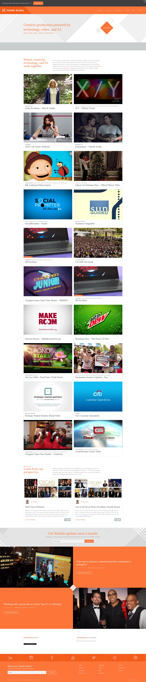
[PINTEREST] (135, 658)
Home (80, 665)
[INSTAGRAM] (31, 658)
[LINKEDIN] (10, 658)
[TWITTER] (93, 658)
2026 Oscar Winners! (35, 507)
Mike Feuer (35, 501)
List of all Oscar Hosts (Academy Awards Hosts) (97, 507)
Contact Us (121, 670)
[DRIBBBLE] (114, 658)
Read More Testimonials (84, 572)
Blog (100, 670)
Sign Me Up (89, 541)
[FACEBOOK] (52, 658)
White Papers (102, 673)
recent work (97, 66)
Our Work (81, 667)
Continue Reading (30, 519)
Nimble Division (13, 10)
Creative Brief (122, 667)
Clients (100, 667)
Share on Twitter (69, 519)
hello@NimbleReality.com (35, 680)
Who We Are (82, 673)
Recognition (101, 665)
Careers (120, 665)
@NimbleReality (82, 637)
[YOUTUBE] (73, 658)
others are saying (68, 68)
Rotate (73, 588)
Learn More (38, 3)
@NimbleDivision (29, 637)
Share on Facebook (65, 519)
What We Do (82, 670)
